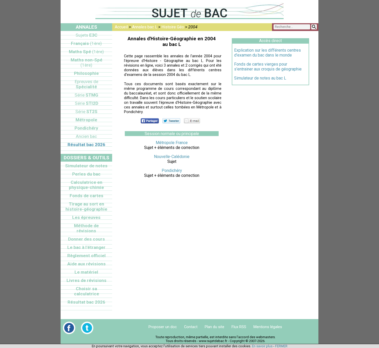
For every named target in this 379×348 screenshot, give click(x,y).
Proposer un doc (163, 327)
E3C (86, 35)
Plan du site (214, 327)
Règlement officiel (86, 255)
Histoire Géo (172, 27)
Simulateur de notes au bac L (260, 78)
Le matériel (86, 272)
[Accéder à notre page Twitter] (87, 328)
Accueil (121, 27)
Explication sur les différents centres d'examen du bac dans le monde (267, 53)
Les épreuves (86, 217)
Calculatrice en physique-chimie (86, 185)
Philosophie (86, 73)
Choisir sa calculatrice (86, 291)
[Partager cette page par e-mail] (192, 120)
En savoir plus (262, 346)
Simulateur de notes (86, 165)
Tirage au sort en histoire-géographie (86, 206)
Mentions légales (267, 327)
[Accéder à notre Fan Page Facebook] (69, 328)
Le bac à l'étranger (86, 247)
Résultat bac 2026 (86, 144)
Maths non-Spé (86, 62)
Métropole (86, 119)
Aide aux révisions (86, 263)
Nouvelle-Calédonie (172, 156)
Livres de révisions (86, 280)
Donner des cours (86, 239)
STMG (86, 95)
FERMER (281, 346)
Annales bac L (144, 27)
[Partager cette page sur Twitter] (171, 120)
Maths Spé (86, 51)
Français (86, 43)
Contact (190, 327)
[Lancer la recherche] (314, 26)
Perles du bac (86, 174)
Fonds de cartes (86, 195)
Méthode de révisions (86, 228)
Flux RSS (239, 327)
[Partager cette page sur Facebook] (150, 120)
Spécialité (86, 84)
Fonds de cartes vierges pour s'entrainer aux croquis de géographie (268, 67)
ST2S (86, 111)
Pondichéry (172, 170)
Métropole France (172, 142)
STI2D (86, 103)
